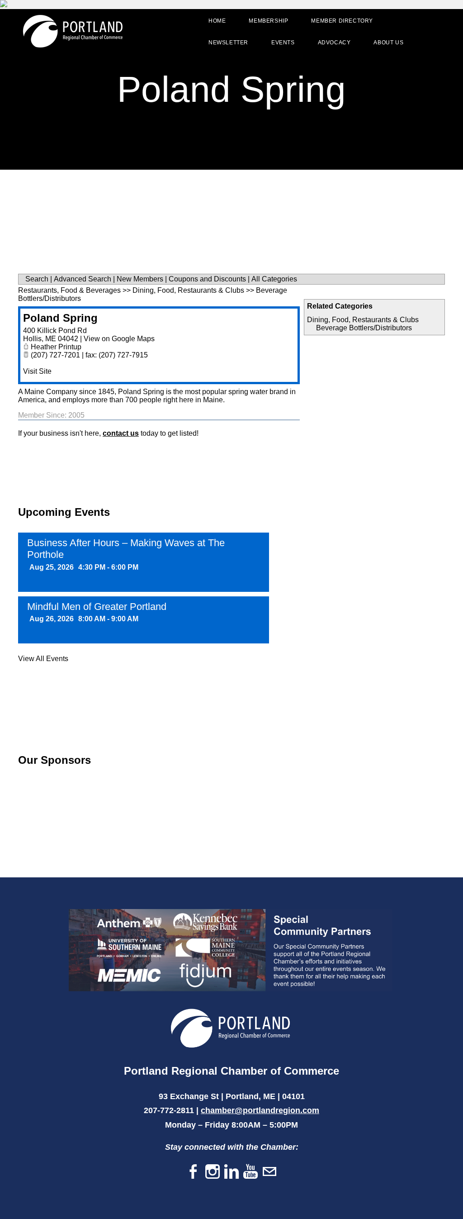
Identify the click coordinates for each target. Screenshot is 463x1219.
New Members (140, 279)
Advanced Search (82, 279)
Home (217, 21)
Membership (268, 21)
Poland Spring (60, 318)
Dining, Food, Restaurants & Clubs (363, 320)
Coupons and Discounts (207, 279)
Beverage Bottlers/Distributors (364, 328)
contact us (121, 433)
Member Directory (342, 21)
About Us (388, 42)
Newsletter (228, 42)
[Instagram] (212, 1172)
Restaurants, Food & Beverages (69, 290)
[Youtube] (250, 1172)
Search (36, 279)
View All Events (43, 658)
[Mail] (269, 1172)
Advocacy (334, 42)
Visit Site (37, 371)
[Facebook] (193, 1172)
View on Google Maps (119, 339)
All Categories (274, 279)
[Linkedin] (231, 1172)
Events (283, 42)
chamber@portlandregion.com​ (260, 1110)
